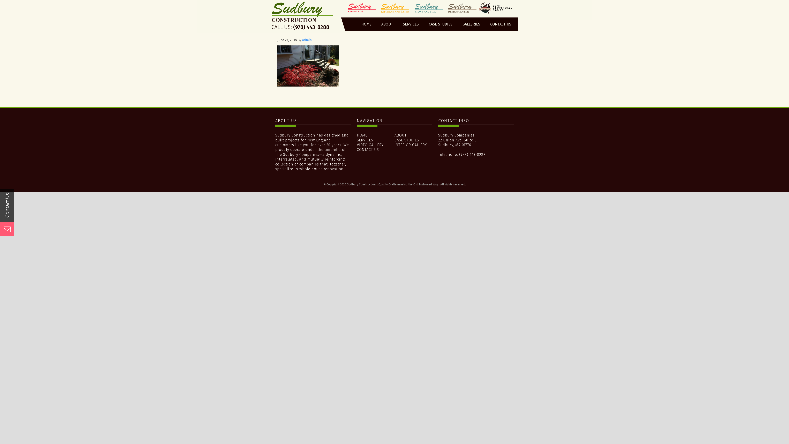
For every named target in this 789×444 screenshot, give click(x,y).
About (400, 135)
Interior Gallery (410, 145)
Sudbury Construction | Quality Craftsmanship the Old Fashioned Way (302, 17)
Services (365, 140)
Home (362, 135)
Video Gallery (370, 145)
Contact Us (368, 149)
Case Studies (406, 140)
